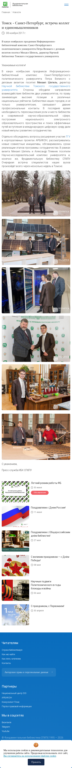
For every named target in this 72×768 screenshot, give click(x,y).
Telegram (6, 727)
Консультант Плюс (10, 702)
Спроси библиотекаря (12, 650)
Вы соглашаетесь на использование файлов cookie (29, 756)
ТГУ (68, 136)
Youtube (5, 731)
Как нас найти (8, 654)
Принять (36, 762)
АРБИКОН (7, 697)
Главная (6, 12)
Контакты (6, 663)
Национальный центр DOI (14, 693)
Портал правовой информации (17, 706)
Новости (17, 12)
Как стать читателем (11, 659)
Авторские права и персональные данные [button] (29, 672)
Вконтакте (6, 722)
